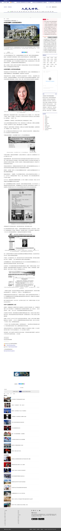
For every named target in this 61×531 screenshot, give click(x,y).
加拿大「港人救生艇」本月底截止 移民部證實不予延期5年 (50, 43)
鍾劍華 (48, 57)
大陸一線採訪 (47, 127)
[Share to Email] (27, 52)
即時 (15, 11)
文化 (40, 11)
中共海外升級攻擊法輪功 (48, 128)
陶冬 (44, 66)
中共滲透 (7, 393)
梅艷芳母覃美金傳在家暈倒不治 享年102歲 (50, 46)
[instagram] (32, 510)
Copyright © (46, 529)
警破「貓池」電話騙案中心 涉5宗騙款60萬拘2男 (50, 28)
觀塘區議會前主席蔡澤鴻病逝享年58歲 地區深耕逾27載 (50, 30)
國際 (24, 11)
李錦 (54, 62)
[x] (37, 510)
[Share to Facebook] (22, 52)
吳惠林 (44, 64)
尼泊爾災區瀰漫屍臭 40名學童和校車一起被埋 (50, 40)
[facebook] (33, 510)
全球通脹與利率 (47, 117)
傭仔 (48, 62)
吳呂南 (52, 59)
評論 (33, 11)
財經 (26, 11)
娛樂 (52, 11)
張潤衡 (51, 62)
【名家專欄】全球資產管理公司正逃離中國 (50, 52)
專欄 (31, 11)
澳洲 (11, 393)
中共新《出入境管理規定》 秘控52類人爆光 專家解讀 (50, 47)
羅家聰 (55, 59)
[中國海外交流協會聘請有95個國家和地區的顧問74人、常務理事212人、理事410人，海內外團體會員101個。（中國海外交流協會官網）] (21, 279)
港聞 (19, 11)
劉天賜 (52, 57)
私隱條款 (42, 529)
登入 (20, 391)
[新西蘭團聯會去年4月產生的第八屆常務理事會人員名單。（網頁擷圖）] (21, 206)
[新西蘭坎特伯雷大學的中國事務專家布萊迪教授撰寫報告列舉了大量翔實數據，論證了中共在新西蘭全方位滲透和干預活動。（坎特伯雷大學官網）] (21, 96)
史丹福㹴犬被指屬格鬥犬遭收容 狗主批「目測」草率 (50, 27)
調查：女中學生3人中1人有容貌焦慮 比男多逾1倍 (50, 31)
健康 (37, 11)
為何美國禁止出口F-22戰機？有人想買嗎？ (50, 39)
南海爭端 (46, 119)
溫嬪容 (47, 66)
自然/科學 (42, 11)
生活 (35, 11)
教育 (50, 11)
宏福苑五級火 (47, 129)
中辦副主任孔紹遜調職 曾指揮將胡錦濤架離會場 (50, 50)
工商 (18, 523)
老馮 (56, 64)
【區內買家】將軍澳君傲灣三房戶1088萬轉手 (50, 25)
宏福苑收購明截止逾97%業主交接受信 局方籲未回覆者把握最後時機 (50, 34)
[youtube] (39, 510)
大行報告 (46, 124)
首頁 (8, 11)
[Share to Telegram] (24, 52)
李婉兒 (48, 64)
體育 (48, 11)
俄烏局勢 (46, 122)
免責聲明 (38, 529)
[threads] (35, 510)
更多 (54, 66)
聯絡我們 (34, 529)
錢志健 (44, 59)
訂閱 (25, 391)
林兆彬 (44, 62)
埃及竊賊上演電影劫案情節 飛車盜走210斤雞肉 (50, 49)
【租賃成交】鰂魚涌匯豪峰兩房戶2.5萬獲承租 (50, 24)
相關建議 (31, 529)
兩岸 (21, 11)
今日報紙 (5, 510)
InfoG (28, 11)
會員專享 (12, 11)
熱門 (17, 11)
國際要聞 (7, 18)
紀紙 (46, 11)
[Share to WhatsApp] (26, 52)
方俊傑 (55, 57)
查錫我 (51, 66)
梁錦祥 (48, 59)
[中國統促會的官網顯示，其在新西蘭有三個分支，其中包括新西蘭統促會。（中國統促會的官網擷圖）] (21, 144)
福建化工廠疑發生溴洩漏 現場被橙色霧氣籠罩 (50, 21)
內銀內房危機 (47, 123)
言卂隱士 (52, 64)
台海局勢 (46, 118)
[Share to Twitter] (23, 52)
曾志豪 (44, 57)
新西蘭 (14, 393)
